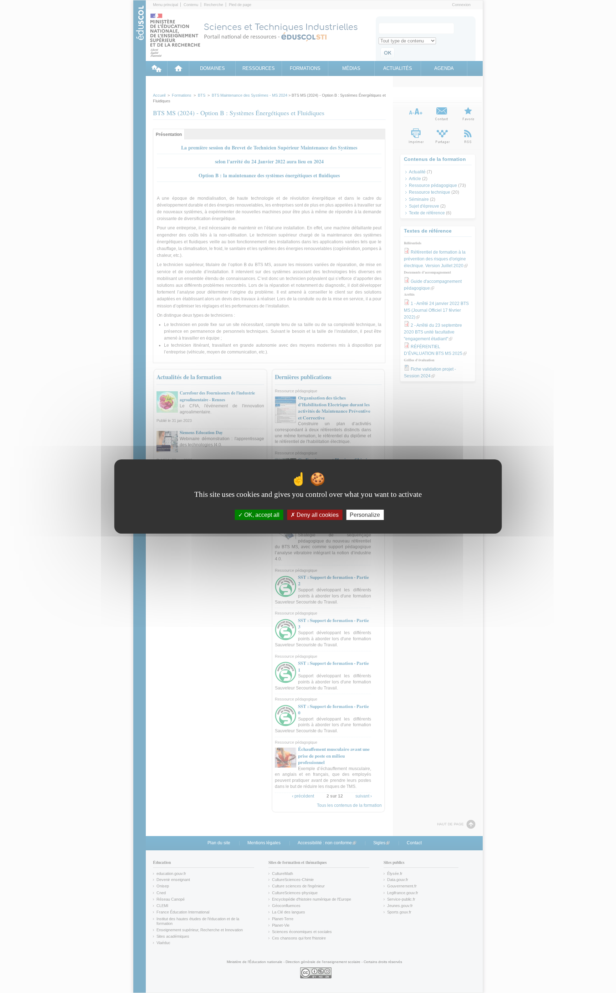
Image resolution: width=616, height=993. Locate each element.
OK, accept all (261, 515)
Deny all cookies (317, 515)
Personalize (365, 515)
